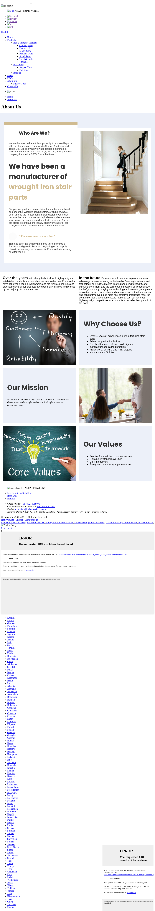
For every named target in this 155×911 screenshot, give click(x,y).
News (10, 75)
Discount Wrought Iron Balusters (121, 522)
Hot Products (7, 520)
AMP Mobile (31, 520)
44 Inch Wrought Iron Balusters (89, 522)
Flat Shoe (23, 70)
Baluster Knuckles (35, 522)
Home (10, 37)
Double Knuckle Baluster (13, 522)
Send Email (6, 528)
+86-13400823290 (46, 506)
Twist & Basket (26, 59)
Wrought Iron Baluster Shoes (59, 522)
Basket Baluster (145, 522)
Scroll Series (25, 56)
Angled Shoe (25, 67)
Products (11, 40)
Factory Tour (19, 83)
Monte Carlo (25, 51)
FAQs (10, 78)
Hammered (24, 48)
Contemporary (26, 45)
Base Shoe (18, 64)
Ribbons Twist (26, 53)
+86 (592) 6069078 (30, 503)
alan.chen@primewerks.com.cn (30, 509)
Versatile (23, 62)
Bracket (17, 72)
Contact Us (12, 86)
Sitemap (19, 520)
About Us (12, 81)
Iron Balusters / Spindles (25, 42)
